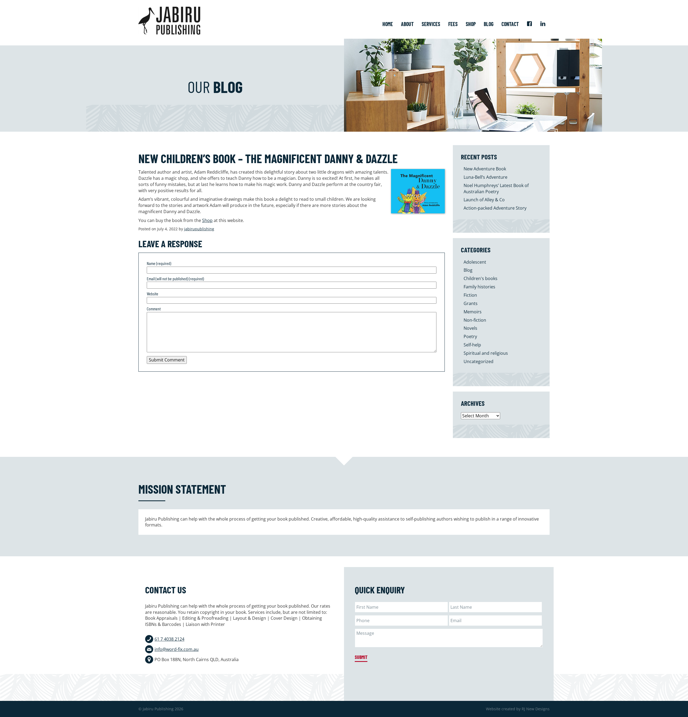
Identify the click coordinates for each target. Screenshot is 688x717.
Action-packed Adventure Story (495, 208)
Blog (468, 270)
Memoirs (473, 312)
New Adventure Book (485, 169)
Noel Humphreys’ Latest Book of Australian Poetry (496, 188)
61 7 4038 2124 (169, 639)
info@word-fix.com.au (177, 649)
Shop (207, 220)
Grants (471, 303)
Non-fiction (475, 320)
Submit (361, 657)
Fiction (470, 295)
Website (152, 293)
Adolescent (475, 262)
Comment (154, 308)
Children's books (480, 278)
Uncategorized (478, 361)
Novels (470, 328)
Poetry (470, 336)
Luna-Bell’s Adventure (485, 177)
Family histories (479, 287)
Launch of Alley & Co (484, 200)
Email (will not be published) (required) (175, 278)
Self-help (472, 345)
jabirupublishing (199, 228)
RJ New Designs (536, 708)
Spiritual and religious (486, 353)
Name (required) (159, 263)
